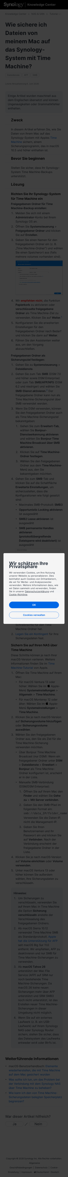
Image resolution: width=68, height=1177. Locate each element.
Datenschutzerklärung (37, 591)
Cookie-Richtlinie (18, 594)
